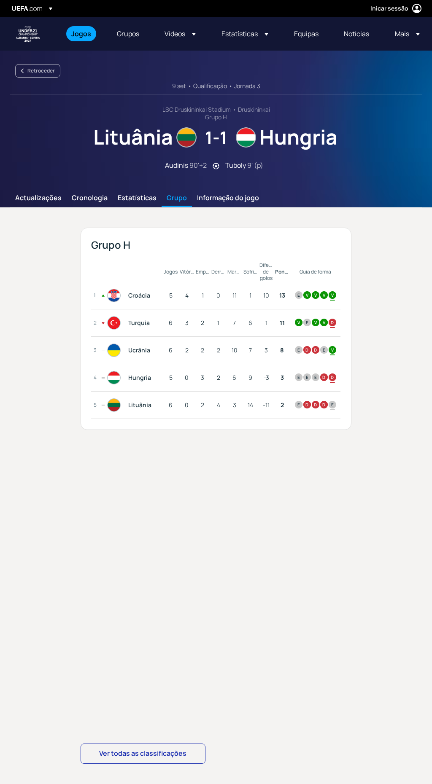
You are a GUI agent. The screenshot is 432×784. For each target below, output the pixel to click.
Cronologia (90, 198)
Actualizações (38, 198)
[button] (180, 34)
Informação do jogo (228, 198)
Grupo (177, 198)
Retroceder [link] (41, 70)
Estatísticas (137, 198)
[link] (81, 34)
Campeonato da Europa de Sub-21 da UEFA (28, 34)
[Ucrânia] (115, 350)
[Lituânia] (115, 405)
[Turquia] (115, 323)
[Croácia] (115, 295)
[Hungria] (115, 377)
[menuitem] (83, 34)
